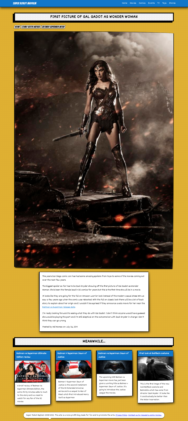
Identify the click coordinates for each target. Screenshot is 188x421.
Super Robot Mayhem (24, 3)
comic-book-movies (31, 27)
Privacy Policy (121, 415)
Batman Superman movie (53, 27)
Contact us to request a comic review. (145, 415)
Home (124, 3)
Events (151, 3)
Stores (172, 3)
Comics (142, 3)
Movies (133, 3)
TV (158, 3)
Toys (164, 3)
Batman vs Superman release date (58, 307)
